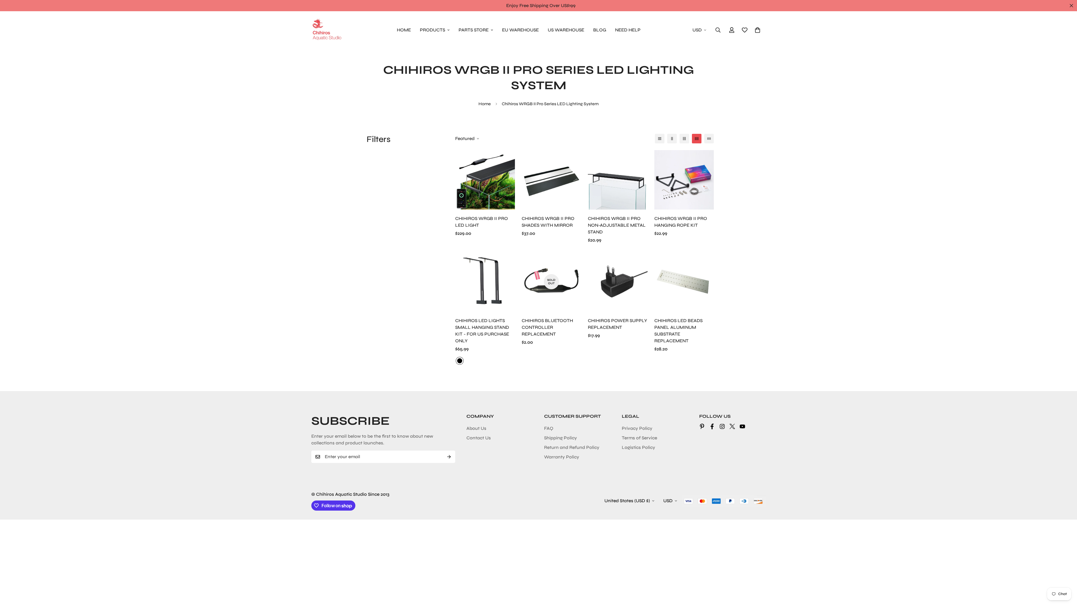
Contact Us (478, 437)
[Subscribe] (449, 457)
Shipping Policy (560, 437)
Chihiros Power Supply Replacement (617, 324)
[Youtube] (742, 426)
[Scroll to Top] (1066, 575)
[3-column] (684, 138)
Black (459, 360)
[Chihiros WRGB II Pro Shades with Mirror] (551, 180)
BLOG (599, 30)
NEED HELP (628, 30)
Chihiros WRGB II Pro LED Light (481, 222)
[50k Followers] (722, 426)
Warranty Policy (561, 457)
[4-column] (696, 138)
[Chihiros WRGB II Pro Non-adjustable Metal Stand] (618, 180)
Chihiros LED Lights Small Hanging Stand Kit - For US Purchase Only (482, 330)
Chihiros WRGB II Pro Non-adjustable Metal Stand (617, 225)
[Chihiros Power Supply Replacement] (618, 281)
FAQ (548, 428)
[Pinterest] (702, 426)
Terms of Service (639, 437)
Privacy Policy (637, 428)
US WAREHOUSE (566, 30)
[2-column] (672, 138)
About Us (476, 428)
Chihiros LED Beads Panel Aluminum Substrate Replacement (678, 330)
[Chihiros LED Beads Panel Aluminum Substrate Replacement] (684, 281)
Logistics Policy (638, 447)
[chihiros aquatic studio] (326, 30)
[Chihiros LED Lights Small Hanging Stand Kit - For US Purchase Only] (485, 281)
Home (484, 103)
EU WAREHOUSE (520, 30)
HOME (404, 30)
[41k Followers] (712, 426)
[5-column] (709, 138)
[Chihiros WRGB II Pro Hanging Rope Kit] (684, 180)
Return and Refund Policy (571, 447)
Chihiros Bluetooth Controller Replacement (547, 327)
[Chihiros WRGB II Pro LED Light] (485, 180)
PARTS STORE (474, 30)
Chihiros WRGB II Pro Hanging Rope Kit (680, 222)
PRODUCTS (432, 30)
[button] (757, 30)
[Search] (718, 30)
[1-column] (659, 138)
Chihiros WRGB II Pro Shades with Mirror (548, 222)
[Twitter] (732, 426)
